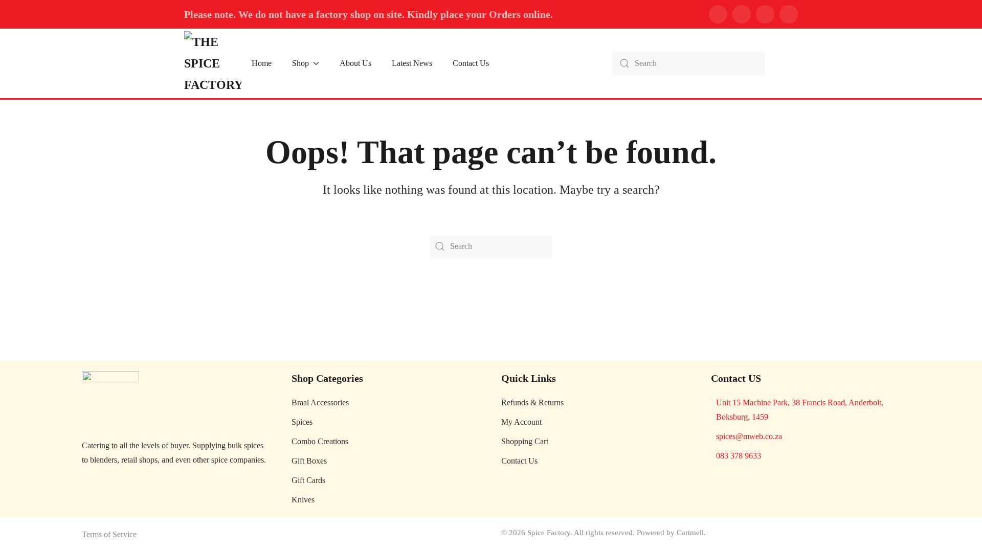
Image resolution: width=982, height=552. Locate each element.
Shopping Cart (524, 441)
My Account (521, 422)
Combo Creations (320, 441)
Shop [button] (300, 63)
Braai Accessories (320, 402)
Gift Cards (308, 480)
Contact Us (471, 63)
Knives (303, 499)
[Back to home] (212, 63)
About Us (355, 63)
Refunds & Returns (532, 402)
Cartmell (690, 532)
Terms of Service (109, 534)
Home (262, 63)
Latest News (412, 63)
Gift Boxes (309, 460)
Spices (302, 422)
